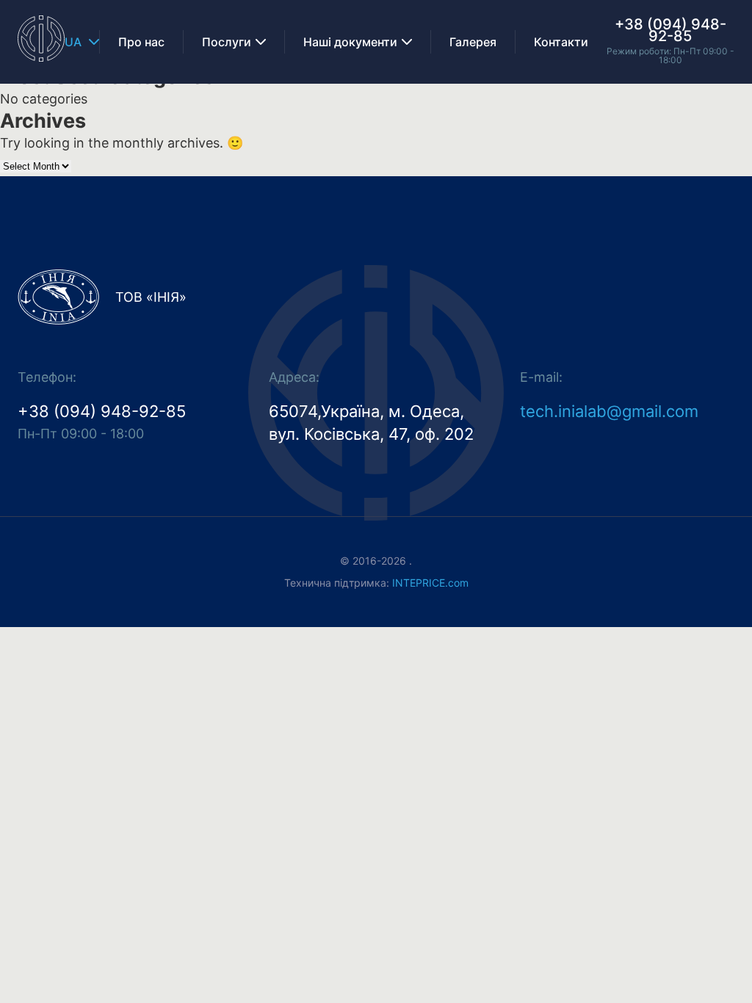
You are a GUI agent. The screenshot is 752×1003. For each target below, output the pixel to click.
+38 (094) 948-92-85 (670, 30)
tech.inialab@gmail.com (609, 411)
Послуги (226, 42)
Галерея (472, 42)
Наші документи (350, 42)
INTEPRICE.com (430, 582)
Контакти (561, 42)
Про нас (141, 42)
